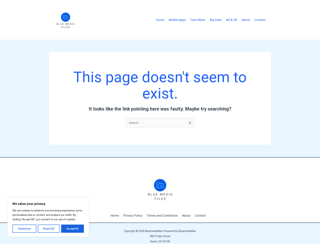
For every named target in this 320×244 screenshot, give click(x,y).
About (246, 20)
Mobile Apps (177, 20)
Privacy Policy (132, 215)
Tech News (197, 20)
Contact (260, 20)
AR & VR (231, 20)
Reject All (48, 228)
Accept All (72, 228)
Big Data (215, 20)
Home (160, 20)
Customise (24, 228)
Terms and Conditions (162, 215)
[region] (48, 217)
